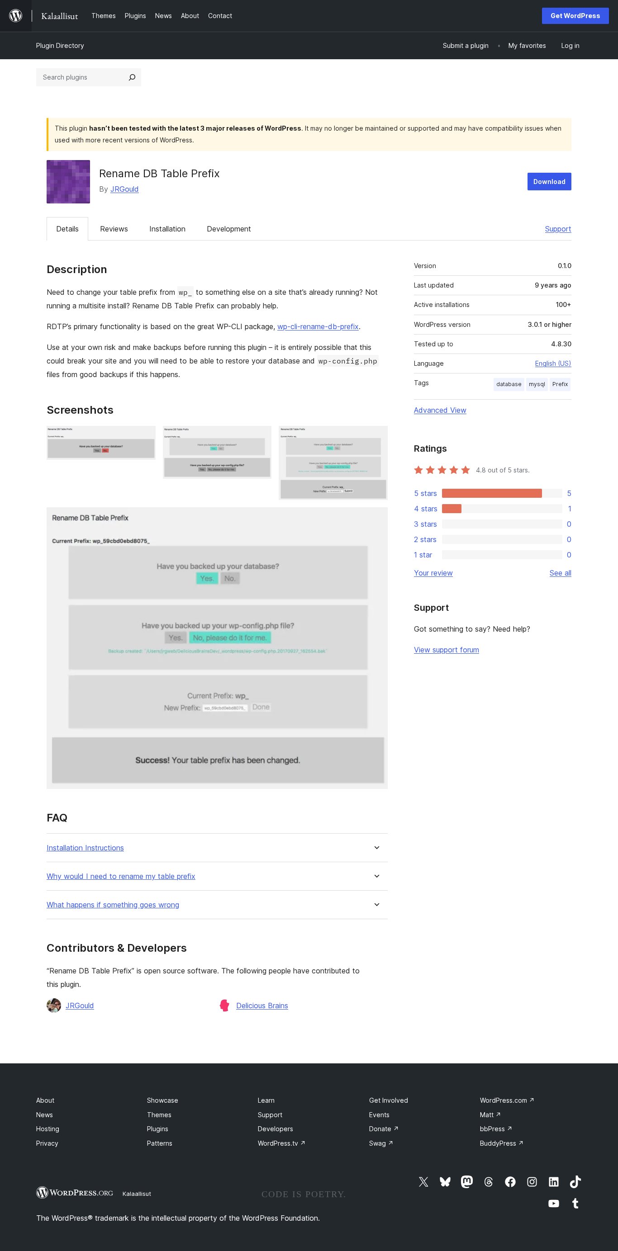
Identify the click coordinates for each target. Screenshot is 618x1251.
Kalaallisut (137, 1193)
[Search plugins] (132, 77)
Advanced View (440, 410)
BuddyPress (502, 1143)
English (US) (553, 363)
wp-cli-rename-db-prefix (318, 326)
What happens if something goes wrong (113, 905)
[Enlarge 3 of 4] (375, 438)
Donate (384, 1129)
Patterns (159, 1143)
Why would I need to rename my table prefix (121, 876)
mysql (537, 384)
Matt (490, 1115)
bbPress (496, 1129)
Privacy (47, 1143)
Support (558, 228)
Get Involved (388, 1100)
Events (379, 1115)
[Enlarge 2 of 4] (259, 438)
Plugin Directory (60, 45)
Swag (381, 1143)
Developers (275, 1129)
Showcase (162, 1100)
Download (549, 181)
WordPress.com (507, 1100)
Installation (167, 228)
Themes (159, 1115)
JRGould (124, 189)
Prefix (560, 384)
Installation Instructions (85, 848)
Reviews (114, 228)
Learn (266, 1100)
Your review (433, 572)
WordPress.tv (282, 1143)
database (509, 384)
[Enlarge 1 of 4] (143, 438)
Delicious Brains (262, 1005)
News (44, 1115)
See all (560, 572)
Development (229, 228)
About (45, 1100)
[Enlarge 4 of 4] (375, 519)
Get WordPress (575, 15)
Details (67, 228)
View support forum (446, 649)
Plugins (157, 1129)
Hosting (47, 1129)
